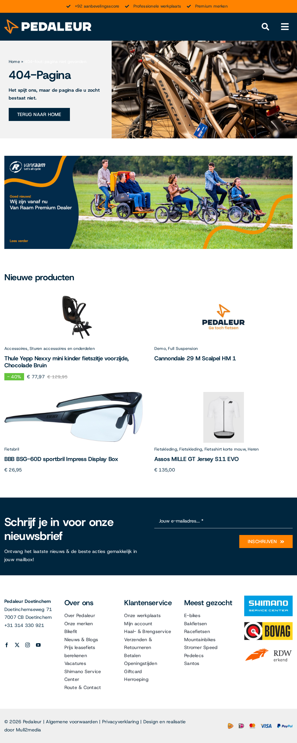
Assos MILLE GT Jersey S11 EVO (196, 459)
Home (14, 61)
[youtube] (38, 645)
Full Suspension (183, 348)
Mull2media (28, 730)
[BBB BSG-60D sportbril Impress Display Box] (73, 394)
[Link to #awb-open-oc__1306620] (285, 27)
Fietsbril (11, 449)
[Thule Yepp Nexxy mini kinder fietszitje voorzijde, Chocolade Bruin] (73, 293)
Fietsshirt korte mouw (225, 449)
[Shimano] (268, 598)
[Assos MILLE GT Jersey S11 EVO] (223, 394)
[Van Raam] (148, 158)
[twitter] (17, 645)
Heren (253, 449)
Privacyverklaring (120, 722)
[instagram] (27, 645)
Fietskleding (165, 449)
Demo (160, 348)
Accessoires (16, 348)
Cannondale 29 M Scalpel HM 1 (195, 358)
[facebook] (6, 645)
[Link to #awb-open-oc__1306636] (265, 27)
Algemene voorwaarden (72, 722)
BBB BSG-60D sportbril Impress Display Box (61, 459)
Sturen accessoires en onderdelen (62, 348)
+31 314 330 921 (24, 625)
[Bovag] (268, 624)
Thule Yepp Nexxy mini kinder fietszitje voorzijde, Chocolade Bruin (66, 362)
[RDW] (268, 648)
